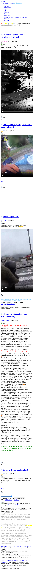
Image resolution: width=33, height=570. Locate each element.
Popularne (7, 15)
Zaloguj (11, 3)
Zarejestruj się (17, 3)
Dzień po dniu (15, 17)
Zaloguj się (4, 304)
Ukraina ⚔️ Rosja (8, 23)
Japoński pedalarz (11, 216)
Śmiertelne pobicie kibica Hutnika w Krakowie (13, 36)
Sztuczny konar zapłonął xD (15, 470)
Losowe (6, 18)
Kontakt (10, 546)
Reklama (16, 546)
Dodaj (2, 3)
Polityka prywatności (26, 546)
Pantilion (3, 220)
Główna (6, 6)
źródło (2, 181)
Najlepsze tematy (24, 17)
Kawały (6, 14)
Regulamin (4, 546)
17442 (10, 500)
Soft (5, 9)
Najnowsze (7, 17)
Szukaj (6, 3)
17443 (6, 500)
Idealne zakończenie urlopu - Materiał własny (15, 315)
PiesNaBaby (4, 41)
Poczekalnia (7, 7)
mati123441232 (5, 320)
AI (5, 11)
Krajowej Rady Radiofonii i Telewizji (18, 505)
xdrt (2, 131)
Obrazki (6, 12)
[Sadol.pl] (3, 1)
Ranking (6, 20)
